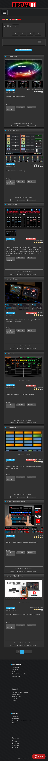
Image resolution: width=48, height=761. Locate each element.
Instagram (16, 745)
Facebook (16, 741)
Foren (14, 701)
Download (15, 667)
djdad (41, 535)
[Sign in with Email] (15, 26)
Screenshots (16, 676)
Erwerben (15, 670)
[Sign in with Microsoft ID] (22, 33)
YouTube (16, 743)
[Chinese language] (19, 19)
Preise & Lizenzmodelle (19, 674)
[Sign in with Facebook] (15, 33)
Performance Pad (13, 427)
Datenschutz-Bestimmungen (21, 721)
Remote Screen (12, 279)
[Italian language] (16, 19)
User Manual (16, 694)
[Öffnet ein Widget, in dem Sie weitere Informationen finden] (39, 757)
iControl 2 (10, 353)
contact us (15, 718)
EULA (14, 723)
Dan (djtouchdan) (38, 164)
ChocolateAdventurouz (36, 89)
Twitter (15, 747)
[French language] (10, 19)
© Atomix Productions (24, 759)
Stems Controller (13, 130)
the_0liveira (39, 240)
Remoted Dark (12, 56)
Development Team (37, 607)
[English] (3, 19)
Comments (22, 125)
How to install (32, 125)
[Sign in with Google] (37, 33)
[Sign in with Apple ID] (30, 33)
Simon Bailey (39, 387)
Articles (14, 698)
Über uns (15, 716)
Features (15, 672)
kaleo (41, 312)
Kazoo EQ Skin (12, 205)
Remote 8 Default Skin (15, 576)
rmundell (40, 459)
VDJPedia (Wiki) (17, 696)
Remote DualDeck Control (16, 502)
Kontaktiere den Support (20, 692)
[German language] (13, 19)
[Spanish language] (7, 19)
